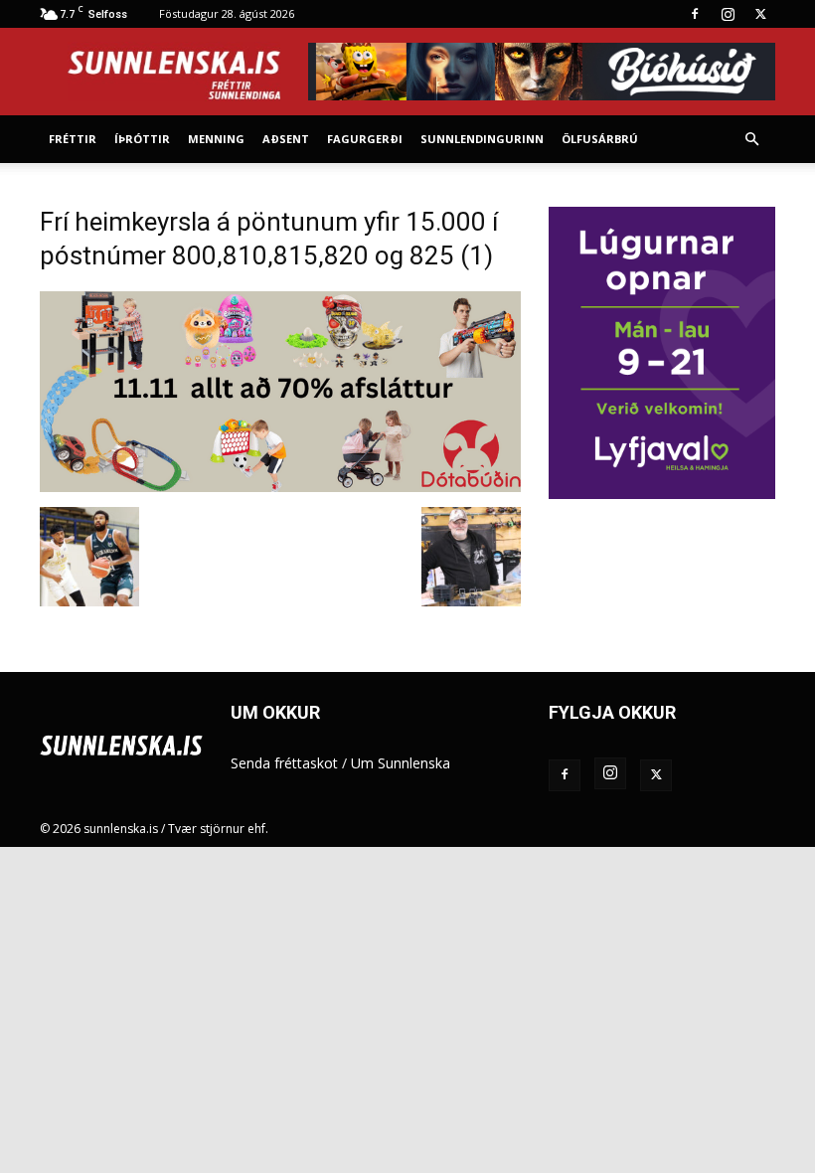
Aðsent (285, 138)
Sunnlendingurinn (482, 138)
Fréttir (72, 138)
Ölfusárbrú (600, 138)
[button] (751, 139)
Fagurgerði (365, 138)
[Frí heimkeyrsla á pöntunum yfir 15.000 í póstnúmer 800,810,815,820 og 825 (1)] (280, 486)
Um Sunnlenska (400, 763)
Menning (216, 138)
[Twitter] (760, 14)
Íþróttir (142, 138)
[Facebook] (695, 14)
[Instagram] (727, 14)
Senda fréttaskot (284, 763)
